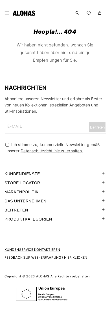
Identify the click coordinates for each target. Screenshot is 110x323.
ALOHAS (42, 276)
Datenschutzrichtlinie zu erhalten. (52, 150)
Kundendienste (22, 174)
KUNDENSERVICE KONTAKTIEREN (32, 249)
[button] (8, 13)
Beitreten (16, 210)
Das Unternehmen (26, 201)
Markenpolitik (22, 192)
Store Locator (22, 183)
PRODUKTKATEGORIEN (28, 219)
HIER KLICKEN (75, 257)
